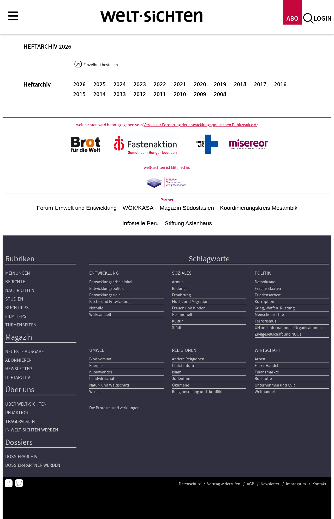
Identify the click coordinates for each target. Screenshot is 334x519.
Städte (177, 327)
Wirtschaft (268, 350)
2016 (280, 84)
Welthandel (265, 391)
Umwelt (97, 350)
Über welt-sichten (26, 404)
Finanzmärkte (267, 372)
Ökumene (180, 385)
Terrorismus (265, 321)
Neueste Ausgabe (24, 352)
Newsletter (18, 369)
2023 (139, 84)
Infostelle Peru (140, 223)
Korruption (264, 301)
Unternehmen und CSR (275, 385)
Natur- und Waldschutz (109, 385)
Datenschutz (190, 484)
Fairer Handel (266, 365)
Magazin (18, 337)
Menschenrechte (269, 314)
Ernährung (181, 295)
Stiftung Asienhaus (188, 223)
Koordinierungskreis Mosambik (258, 208)
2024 (119, 84)
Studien (14, 299)
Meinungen (17, 273)
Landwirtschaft (102, 378)
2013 (119, 94)
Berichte (15, 282)
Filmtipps (15, 316)
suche (308, 18)
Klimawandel (100, 372)
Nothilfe (96, 308)
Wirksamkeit (100, 314)
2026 (79, 84)
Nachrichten (19, 290)
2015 (79, 94)
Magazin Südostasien (187, 208)
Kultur (177, 321)
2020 (200, 84)
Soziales (182, 273)
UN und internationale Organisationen (288, 327)
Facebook (9, 483)
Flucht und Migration (190, 301)
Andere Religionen (188, 359)
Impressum (296, 484)
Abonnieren (18, 360)
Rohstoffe (263, 378)
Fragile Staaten (268, 288)
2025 (99, 84)
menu (13, 15)
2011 (159, 94)
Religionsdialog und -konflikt (197, 391)
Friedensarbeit (268, 295)
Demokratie (265, 282)
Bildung (179, 288)
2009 (200, 94)
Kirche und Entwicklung (109, 301)
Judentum (181, 378)
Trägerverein (20, 421)
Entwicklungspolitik (106, 288)
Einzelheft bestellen (101, 64)
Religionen (184, 350)
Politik (263, 273)
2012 (139, 94)
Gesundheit (182, 314)
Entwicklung (104, 273)
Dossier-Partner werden (32, 465)
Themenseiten (21, 325)
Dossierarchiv (21, 457)
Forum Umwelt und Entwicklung (77, 208)
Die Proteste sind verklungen (114, 408)
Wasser (95, 391)
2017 (260, 84)
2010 (180, 94)
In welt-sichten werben (31, 430)
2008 (220, 94)
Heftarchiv (17, 377)
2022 (159, 84)
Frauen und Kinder (188, 308)
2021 (180, 84)
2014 (99, 94)
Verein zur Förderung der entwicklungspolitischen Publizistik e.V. (200, 125)
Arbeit (260, 359)
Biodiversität (100, 359)
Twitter (19, 483)
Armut (177, 282)
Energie (96, 365)
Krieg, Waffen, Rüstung (275, 308)
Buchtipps (17, 308)
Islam (176, 372)
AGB (250, 484)
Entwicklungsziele (105, 295)
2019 (220, 84)
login (322, 19)
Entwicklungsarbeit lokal (110, 282)
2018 (240, 84)
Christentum (183, 365)
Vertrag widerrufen (223, 484)
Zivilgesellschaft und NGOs (278, 334)
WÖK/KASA (138, 208)
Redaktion (16, 413)
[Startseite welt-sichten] (151, 16)
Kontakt (319, 484)
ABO (293, 18)
